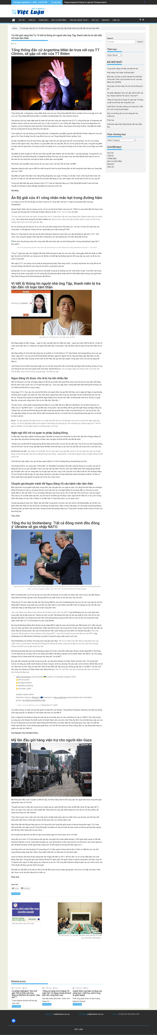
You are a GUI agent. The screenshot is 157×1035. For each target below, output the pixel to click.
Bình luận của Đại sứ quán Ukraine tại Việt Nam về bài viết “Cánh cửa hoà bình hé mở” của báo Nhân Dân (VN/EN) (124, 79)
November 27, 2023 (49, 705)
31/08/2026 (17, 988)
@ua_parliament (60, 697)
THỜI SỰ (31, 20)
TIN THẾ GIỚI (16, 893)
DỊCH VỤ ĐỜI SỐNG (58, 20)
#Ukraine (35, 697)
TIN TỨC (21, 20)
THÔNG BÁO (43, 20)
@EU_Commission (23, 677)
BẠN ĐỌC (105, 20)
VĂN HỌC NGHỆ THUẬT (79, 20)
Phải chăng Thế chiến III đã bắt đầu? (121, 73)
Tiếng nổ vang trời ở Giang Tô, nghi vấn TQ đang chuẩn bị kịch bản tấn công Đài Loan (95, 2)
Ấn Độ (35, 253)
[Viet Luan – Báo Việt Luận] (13, 20)
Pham (15, 43)
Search (110, 38)
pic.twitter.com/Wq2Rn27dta (33, 700)
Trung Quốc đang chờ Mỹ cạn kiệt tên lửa (122, 69)
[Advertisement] (57, 960)
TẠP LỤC (94, 20)
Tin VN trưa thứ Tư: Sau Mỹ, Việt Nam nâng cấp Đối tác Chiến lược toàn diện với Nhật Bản (80, 936)
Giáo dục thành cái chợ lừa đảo (23, 923)
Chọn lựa (110, 120)
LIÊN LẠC (116, 20)
